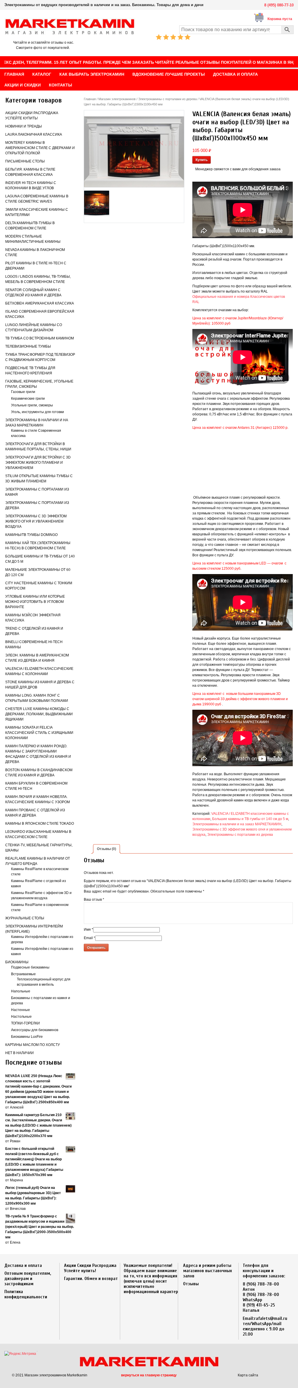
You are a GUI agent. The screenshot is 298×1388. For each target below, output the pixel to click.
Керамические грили (28, 398)
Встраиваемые (23, 974)
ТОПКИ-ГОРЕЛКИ (25, 1023)
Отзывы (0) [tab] (106, 849)
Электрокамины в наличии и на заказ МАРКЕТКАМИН (236, 824)
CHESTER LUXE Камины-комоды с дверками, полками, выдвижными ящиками (39, 714)
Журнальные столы (24, 918)
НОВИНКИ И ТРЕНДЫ (23, 126)
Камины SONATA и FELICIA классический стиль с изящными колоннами (39, 732)
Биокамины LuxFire (27, 1037)
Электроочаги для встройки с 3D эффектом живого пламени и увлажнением (38, 462)
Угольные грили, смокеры (32, 405)
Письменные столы (25, 161)
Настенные (20, 1010)
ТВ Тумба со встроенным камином (39, 338)
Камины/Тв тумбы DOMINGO (31, 535)
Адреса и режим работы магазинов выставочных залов (207, 1271)
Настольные (21, 1017)
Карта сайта (248, 1375)
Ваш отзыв (94, 899)
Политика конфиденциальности (25, 1294)
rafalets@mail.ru (270, 1318)
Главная (90, 99)
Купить (201, 160)
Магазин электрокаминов (117, 99)
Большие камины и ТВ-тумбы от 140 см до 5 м (250, 819)
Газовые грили (23, 392)
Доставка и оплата (23, 1265)
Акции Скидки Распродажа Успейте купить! (90, 1268)
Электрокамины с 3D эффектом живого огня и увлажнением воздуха (36, 521)
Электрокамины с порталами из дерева (167, 99)
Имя (88, 929)
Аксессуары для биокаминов (34, 1030)
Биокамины (17, 962)
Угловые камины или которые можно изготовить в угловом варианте (35, 601)
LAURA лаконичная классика (33, 134)
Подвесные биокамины (30, 967)
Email (89, 938)
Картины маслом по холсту (32, 1045)
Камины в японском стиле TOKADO (39, 824)
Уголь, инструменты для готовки (37, 412)
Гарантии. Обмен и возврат (91, 1278)
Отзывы (191, 1283)
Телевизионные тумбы (28, 346)
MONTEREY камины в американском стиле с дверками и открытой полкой (40, 148)
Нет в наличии (19, 1053)
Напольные (20, 991)
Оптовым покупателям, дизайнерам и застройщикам (27, 1278)
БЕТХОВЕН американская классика (39, 303)
